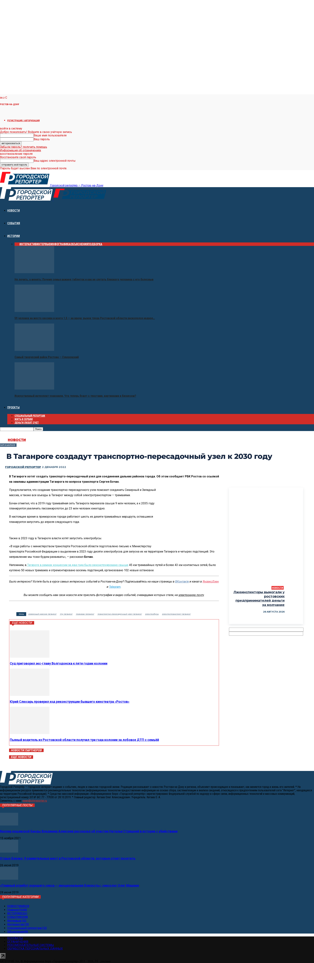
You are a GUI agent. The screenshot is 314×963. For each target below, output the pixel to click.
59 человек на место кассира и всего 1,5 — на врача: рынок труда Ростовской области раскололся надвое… (85, 318)
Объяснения (79, 244)
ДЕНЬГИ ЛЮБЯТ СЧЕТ (27, 422)
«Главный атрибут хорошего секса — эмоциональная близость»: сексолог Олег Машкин (69, 885)
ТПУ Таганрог (66, 614)
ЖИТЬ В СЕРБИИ (24, 419)
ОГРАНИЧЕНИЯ (17, 941)
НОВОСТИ (13, 210)
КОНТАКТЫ (15, 938)
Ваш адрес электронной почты (55, 160)
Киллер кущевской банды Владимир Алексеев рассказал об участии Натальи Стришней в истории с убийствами (89, 831)
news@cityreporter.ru (35, 800)
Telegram (115, 587)
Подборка (95, 244)
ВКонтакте (182, 581)
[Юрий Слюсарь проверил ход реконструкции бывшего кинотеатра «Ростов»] (29, 695)
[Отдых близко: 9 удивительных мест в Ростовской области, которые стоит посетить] (9, 851)
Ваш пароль (42, 139)
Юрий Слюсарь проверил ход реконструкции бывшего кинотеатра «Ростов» (69, 701)
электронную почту (191, 595)
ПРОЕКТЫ (13, 407)
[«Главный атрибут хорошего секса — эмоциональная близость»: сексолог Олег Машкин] (9, 878)
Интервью (44, 244)
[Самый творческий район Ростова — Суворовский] (34, 350)
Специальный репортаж (30, 415)
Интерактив (28, 244)
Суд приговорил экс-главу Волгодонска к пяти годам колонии (58, 663)
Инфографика (61, 244)
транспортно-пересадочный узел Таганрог (119, 614)
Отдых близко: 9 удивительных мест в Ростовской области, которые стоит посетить (67, 858)
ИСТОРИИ (13, 236)
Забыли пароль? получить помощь (23, 147)
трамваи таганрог (85, 614)
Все (17, 244)
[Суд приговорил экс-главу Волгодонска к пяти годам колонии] (29, 656)
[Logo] (26, 199)
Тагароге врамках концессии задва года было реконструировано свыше (77, 565)
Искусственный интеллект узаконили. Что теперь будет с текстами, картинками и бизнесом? (75, 396)
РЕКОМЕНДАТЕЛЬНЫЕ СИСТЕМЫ (30, 945)
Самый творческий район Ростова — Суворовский (47, 357)
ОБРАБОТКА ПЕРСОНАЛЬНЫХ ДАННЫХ (35, 948)
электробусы (152, 614)
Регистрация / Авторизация (23, 120)
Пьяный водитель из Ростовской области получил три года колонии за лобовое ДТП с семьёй (84, 740)
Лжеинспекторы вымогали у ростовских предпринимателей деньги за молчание (259, 598)
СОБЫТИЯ (13, 223)
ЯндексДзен (211, 581)
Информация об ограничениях (20, 150)
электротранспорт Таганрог (176, 614)
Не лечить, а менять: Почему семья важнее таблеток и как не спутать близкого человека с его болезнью (84, 279)
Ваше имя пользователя (50, 135)
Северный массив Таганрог (42, 614)
